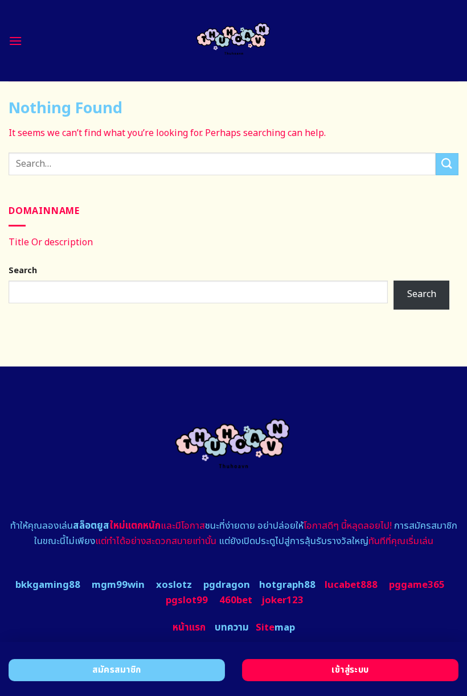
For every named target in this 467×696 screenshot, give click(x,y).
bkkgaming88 (47, 585)
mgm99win (118, 585)
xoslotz (174, 585)
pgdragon (226, 585)
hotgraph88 (287, 585)
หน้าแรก (189, 627)
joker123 (282, 600)
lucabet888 (351, 585)
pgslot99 (187, 600)
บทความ (232, 627)
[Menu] (15, 41)
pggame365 (417, 585)
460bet (235, 600)
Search (23, 271)
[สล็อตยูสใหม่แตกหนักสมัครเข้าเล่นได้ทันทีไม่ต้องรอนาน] (234, 40)
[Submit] (447, 164)
